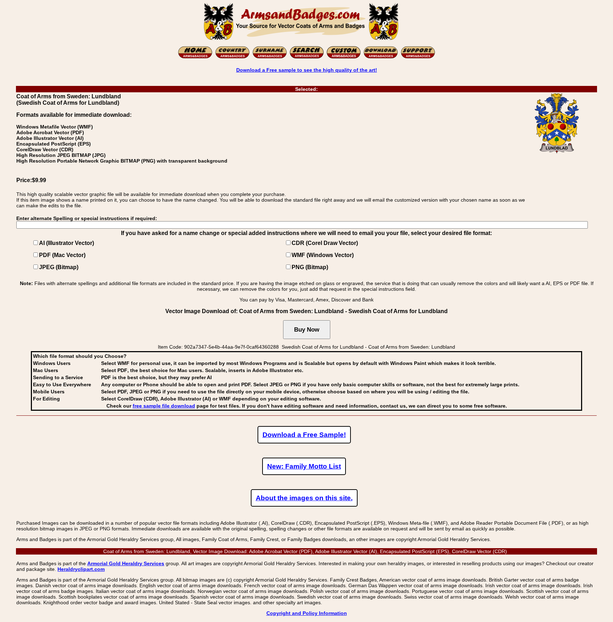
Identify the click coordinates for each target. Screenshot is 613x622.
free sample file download (164, 406)
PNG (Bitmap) (310, 267)
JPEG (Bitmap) (58, 267)
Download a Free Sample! (304, 434)
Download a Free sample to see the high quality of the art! (306, 70)
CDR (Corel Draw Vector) (325, 243)
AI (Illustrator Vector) (66, 243)
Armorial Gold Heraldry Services (125, 563)
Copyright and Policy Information (306, 613)
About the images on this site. (304, 498)
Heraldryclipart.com (81, 569)
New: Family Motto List (304, 466)
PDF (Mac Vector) (62, 255)
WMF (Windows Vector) (323, 255)
